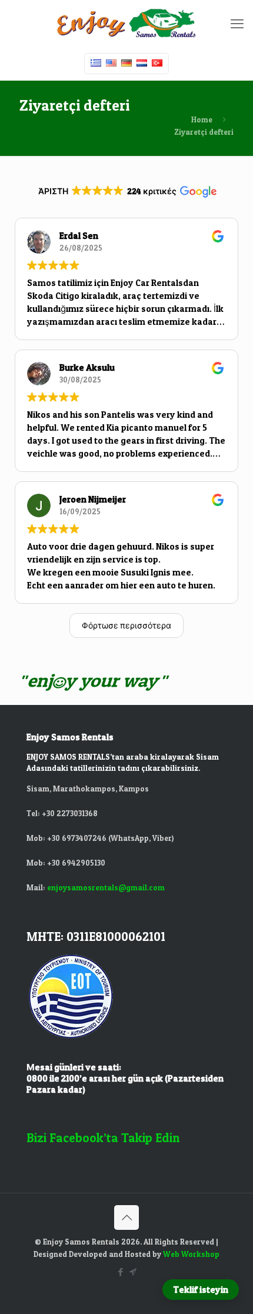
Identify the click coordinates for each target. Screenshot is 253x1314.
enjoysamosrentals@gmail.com (106, 887)
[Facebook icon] (120, 1272)
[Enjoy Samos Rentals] (126, 23)
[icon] (132, 1272)
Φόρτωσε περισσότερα (126, 625)
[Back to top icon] (126, 1217)
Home (201, 119)
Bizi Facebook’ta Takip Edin (102, 1137)
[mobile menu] (237, 24)
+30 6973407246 (77, 838)
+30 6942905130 (76, 862)
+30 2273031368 (70, 813)
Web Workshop (191, 1254)
